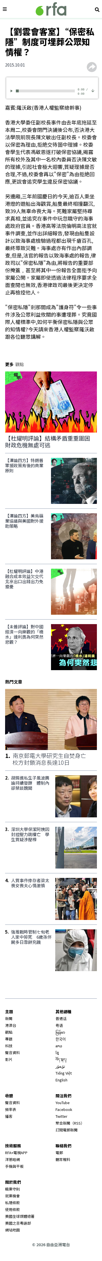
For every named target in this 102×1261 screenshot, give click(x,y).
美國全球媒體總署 (20, 1216)
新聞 (8, 1018)
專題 (8, 1039)
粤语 (59, 1025)
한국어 (61, 1039)
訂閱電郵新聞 (67, 1130)
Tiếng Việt (64, 1073)
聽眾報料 (63, 1159)
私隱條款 (12, 1202)
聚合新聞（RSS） (70, 1123)
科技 (8, 1045)
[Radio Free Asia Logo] (51, 9)
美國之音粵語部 (18, 1223)
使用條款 (12, 1209)
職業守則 (12, 1189)
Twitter (61, 1116)
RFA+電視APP (16, 1152)
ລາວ (59, 1045)
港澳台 (10, 1025)
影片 (8, 1059)
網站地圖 (12, 1230)
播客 (8, 1116)
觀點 (8, 1032)
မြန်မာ (60, 1032)
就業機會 (12, 1195)
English (61, 1080)
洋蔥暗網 (12, 1159)
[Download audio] (92, 90)
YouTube (63, 1102)
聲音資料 (12, 1052)
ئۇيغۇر (60, 1066)
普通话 (61, 1018)
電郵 (59, 1152)
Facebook (64, 1109)
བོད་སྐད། (61, 1059)
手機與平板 (14, 1166)
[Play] (12, 91)
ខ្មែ (57, 1052)
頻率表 (10, 1109)
